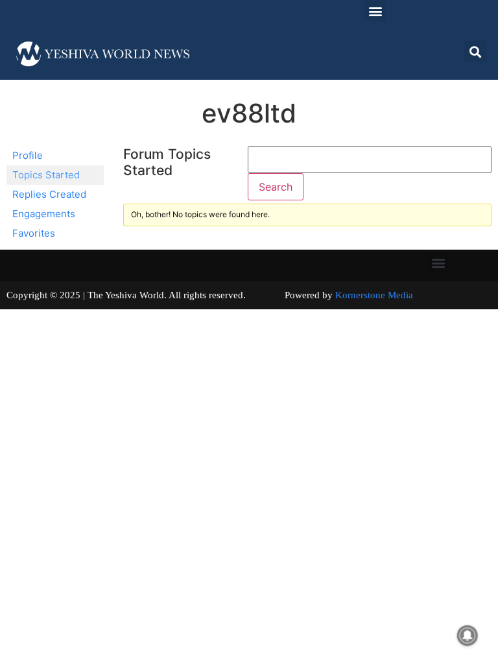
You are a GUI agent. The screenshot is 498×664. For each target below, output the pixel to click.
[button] (375, 10)
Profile (27, 155)
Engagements (43, 214)
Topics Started (46, 175)
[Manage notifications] (467, 635)
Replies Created (49, 194)
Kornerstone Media (374, 295)
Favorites (33, 233)
